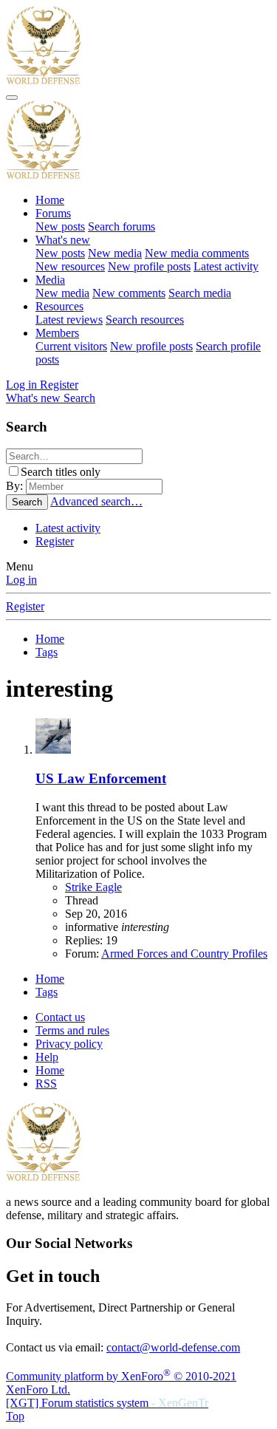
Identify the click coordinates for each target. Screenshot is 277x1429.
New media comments (197, 253)
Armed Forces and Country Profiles (184, 953)
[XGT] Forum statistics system (107, 1402)
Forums (53, 213)
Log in (21, 579)
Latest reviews (69, 319)
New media (115, 253)
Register (54, 541)
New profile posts (149, 266)
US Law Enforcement (100, 778)
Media (50, 279)
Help (46, 1057)
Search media (199, 293)
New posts (60, 226)
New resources (70, 266)
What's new (62, 239)
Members (57, 333)
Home (49, 200)
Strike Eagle (93, 887)
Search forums (121, 226)
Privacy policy (69, 1043)
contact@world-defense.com (173, 1347)
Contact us (60, 1017)
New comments (128, 293)
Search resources (145, 319)
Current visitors (71, 346)
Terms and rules (72, 1030)
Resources (59, 306)
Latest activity (226, 266)
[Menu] (12, 97)
